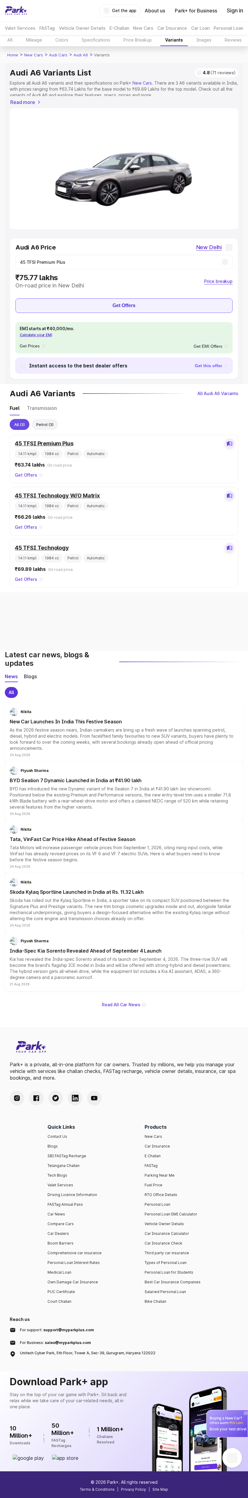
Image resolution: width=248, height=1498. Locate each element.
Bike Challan (155, 1301)
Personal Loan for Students (169, 1272)
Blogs (52, 1146)
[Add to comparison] (229, 443)
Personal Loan (157, 1204)
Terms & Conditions (97, 1489)
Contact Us (57, 1136)
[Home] (16, 10)
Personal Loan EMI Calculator (171, 1214)
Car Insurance (157, 1146)
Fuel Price (153, 1185)
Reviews (233, 39)
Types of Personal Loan (166, 1262)
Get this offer (208, 365)
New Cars (33, 54)
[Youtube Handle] (94, 1098)
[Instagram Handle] (17, 1098)
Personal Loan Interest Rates (73, 1262)
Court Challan (59, 1301)
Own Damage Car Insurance (72, 1282)
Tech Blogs (57, 1175)
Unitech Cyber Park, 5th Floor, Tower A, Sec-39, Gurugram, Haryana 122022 (87, 1353)
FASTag (151, 1165)
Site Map (160, 1489)
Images (203, 39)
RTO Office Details (161, 1194)
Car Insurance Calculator (167, 1233)
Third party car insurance (167, 1253)
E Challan (153, 1156)
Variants (174, 39)
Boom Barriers (60, 1243)
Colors (61, 39)
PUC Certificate (61, 1291)
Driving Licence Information (72, 1194)
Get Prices (30, 346)
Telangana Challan (63, 1165)
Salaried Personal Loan (165, 1291)
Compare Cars (60, 1224)
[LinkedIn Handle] (75, 1098)
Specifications (96, 39)
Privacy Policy (133, 1489)
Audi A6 (80, 54)
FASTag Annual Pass (65, 1204)
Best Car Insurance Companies (173, 1282)
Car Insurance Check (163, 1243)
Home (12, 54)
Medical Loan (59, 1272)
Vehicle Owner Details (164, 1224)
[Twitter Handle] (55, 1098)
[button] (124, 732)
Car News (56, 1214)
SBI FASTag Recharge (66, 1156)
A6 (10, 39)
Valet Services (60, 1185)
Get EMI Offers (208, 346)
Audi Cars (58, 54)
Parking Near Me (160, 1175)
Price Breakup (137, 39)
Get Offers (124, 305)
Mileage (34, 39)
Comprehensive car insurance (74, 1253)
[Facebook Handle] (36, 1098)
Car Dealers (58, 1233)
